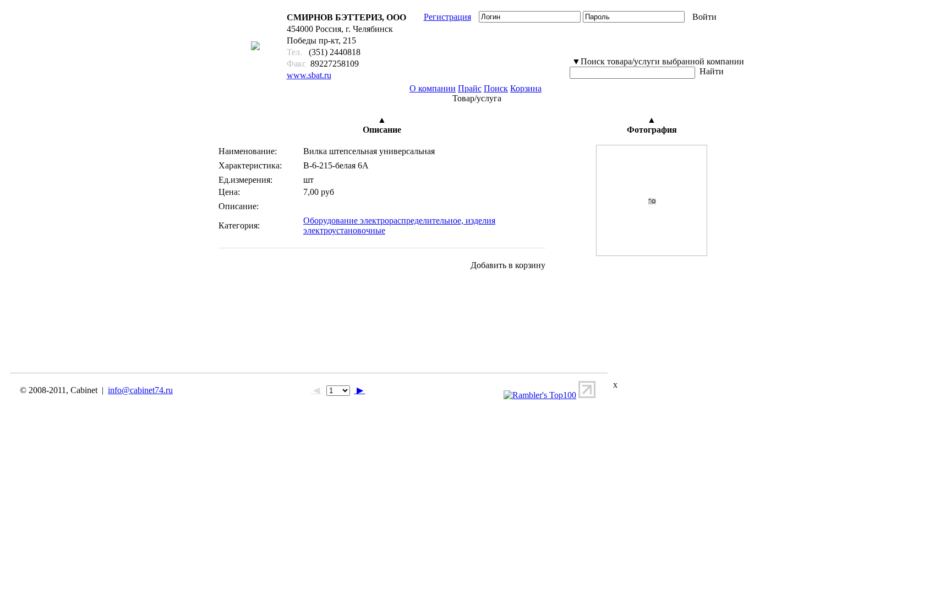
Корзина (526, 88)
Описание (382, 129)
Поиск (496, 88)
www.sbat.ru (309, 75)
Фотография (652, 129)
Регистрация (447, 16)
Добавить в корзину (508, 265)
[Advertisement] (420, 332)
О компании (432, 88)
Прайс (470, 88)
